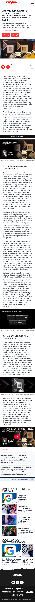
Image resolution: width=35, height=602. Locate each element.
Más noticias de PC (17, 136)
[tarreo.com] (3, 67)
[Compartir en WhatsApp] (13, 35)
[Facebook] (22, 582)
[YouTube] (13, 582)
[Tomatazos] (26, 589)
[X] (17, 582)
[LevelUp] (9, 589)
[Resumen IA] (32, 66)
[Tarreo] (17, 589)
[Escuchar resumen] (8, 67)
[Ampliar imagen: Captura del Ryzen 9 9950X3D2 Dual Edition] (33, 142)
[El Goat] (19, 595)
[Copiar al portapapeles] (17, 35)
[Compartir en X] (8, 35)
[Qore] (29, 592)
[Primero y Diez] (13, 594)
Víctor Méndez (7, 30)
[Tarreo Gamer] (11, 3)
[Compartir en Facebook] (4, 35)
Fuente (5, 449)
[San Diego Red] (18, 592)
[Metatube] (6, 592)
